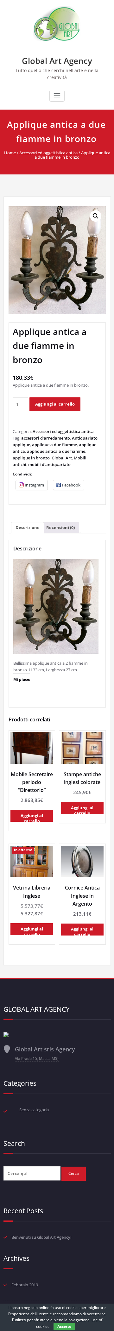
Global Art (62, 458)
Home (10, 153)
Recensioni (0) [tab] (60, 527)
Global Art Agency (57, 60)
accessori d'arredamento (45, 438)
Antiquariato (85, 438)
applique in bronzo (31, 458)
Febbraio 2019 (24, 1285)
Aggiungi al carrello (55, 404)
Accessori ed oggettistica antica (48, 153)
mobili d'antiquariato (49, 464)
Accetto (64, 1326)
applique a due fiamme (54, 444)
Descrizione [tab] (28, 527)
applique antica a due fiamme (56, 451)
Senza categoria (34, 1109)
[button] (95, 216)
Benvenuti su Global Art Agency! (41, 1237)
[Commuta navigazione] (57, 96)
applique (21, 444)
